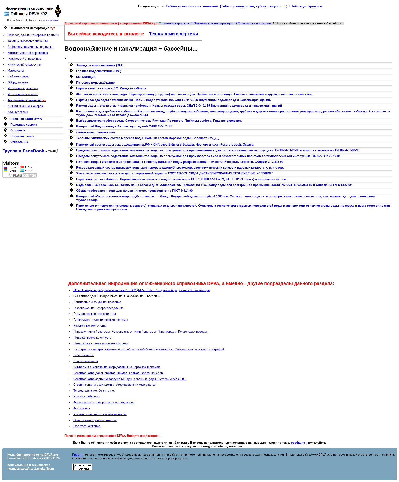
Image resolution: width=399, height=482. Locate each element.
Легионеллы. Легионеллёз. (96, 132)
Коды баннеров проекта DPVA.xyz (32, 454)
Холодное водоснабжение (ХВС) (100, 65)
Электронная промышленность (95, 420)
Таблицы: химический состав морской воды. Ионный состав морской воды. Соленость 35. (148, 138)
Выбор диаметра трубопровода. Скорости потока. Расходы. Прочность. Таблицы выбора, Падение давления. (159, 120)
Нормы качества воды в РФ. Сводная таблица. (111, 88)
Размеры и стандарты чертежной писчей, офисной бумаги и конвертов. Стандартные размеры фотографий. (149, 349)
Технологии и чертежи (174, 33)
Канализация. (86, 77)
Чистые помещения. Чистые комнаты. (100, 414)
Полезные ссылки (23, 124)
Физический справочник (24, 58)
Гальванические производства (94, 313)
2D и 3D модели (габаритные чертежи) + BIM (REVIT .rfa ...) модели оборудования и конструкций (141, 290)
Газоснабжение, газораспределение (98, 308)
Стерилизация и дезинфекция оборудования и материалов (114, 384)
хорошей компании (48, 20)
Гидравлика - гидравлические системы (100, 319)
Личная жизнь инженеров (25, 106)
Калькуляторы (18, 112)
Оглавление (19, 142)
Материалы (16, 70)
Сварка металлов (85, 361)
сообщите (298, 442)
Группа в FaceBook (23, 151)
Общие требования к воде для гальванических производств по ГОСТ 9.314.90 (134, 190)
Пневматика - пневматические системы (100, 343)
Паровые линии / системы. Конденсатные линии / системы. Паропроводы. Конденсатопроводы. (140, 331)
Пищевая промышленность (92, 337)
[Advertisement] (32, 247)
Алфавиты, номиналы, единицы (30, 47)
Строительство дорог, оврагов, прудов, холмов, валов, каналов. (118, 373)
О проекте (17, 130)
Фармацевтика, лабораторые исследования (103, 402)
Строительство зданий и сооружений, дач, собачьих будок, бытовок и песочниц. (129, 379)
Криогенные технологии (89, 325)
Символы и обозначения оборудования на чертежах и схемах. (117, 367)
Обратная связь (22, 136)
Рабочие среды (18, 76)
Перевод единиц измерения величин (33, 35)
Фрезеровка (81, 408)
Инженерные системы (23, 94)
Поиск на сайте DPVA (26, 119)
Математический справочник (28, 53)
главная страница (176, 23)
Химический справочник (24, 64)
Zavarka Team (44, 468)
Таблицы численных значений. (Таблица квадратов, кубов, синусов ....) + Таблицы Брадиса (244, 6)
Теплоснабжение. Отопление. (94, 390)
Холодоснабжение (86, 396)
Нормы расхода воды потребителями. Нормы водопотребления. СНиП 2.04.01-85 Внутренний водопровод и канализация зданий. (173, 100)
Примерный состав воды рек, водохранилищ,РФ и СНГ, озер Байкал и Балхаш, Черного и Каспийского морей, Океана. (165, 144)
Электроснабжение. (87, 426)
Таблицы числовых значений (28, 41)
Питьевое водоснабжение (95, 82)
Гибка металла (83, 355)
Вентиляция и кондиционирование (97, 302)
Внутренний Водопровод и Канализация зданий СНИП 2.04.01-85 (124, 126)
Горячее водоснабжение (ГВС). (99, 71)
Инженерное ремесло (23, 88)
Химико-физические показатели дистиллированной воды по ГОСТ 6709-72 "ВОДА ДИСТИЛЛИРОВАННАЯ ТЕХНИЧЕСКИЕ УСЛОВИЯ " (174, 173)
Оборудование (18, 82)
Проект (77, 454)
